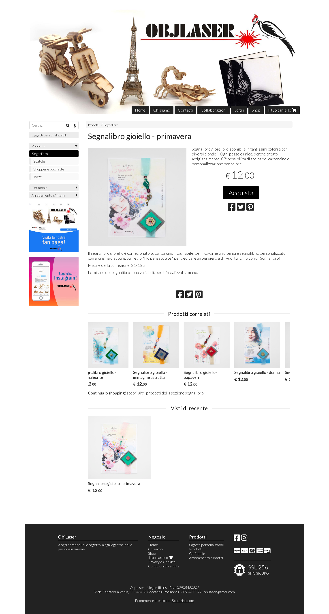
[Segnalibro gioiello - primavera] (137, 197)
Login (239, 110)
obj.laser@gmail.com (219, 592)
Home (140, 110)
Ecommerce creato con (164, 600)
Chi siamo (161, 110)
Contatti (185, 110)
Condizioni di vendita (163, 566)
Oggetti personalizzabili (49, 135)
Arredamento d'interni (48, 195)
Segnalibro (110, 125)
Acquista (241, 193)
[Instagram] (244, 539)
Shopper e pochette (48, 169)
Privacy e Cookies (161, 562)
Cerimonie (39, 187)
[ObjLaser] (164, 60)
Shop (256, 110)
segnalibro (194, 392)
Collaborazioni (213, 110)
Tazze (37, 177)
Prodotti (93, 125)
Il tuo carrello (280, 110)
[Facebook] (237, 539)
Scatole (39, 161)
